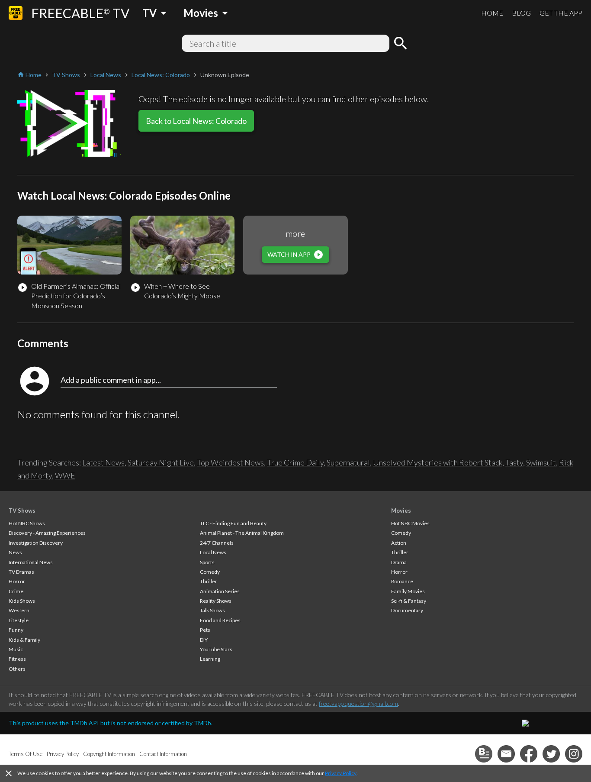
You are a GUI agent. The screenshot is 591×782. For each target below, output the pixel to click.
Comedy (210, 572)
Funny (16, 630)
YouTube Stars (216, 649)
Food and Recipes (220, 620)
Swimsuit (541, 462)
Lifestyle (19, 620)
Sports (207, 562)
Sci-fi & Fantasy (408, 601)
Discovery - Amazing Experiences (47, 533)
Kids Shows (22, 601)
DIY (204, 640)
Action (398, 543)
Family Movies (408, 591)
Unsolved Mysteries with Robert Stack (437, 462)
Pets (205, 630)
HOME (492, 13)
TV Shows (22, 510)
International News (31, 562)
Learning (210, 659)
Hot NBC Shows (27, 523)
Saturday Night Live (161, 462)
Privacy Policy (341, 773)
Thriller (208, 581)
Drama (399, 562)
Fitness (17, 659)
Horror (17, 581)
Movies (401, 510)
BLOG (521, 13)
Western (19, 610)
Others (17, 669)
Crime (16, 591)
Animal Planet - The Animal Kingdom (242, 533)
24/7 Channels (217, 543)
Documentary (407, 610)
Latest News (103, 462)
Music (16, 649)
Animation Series (220, 591)
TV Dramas (21, 572)
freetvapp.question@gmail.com (358, 703)
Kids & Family (24, 640)
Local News (213, 552)
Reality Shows (215, 601)
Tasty (514, 462)
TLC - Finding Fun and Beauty (233, 523)
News (15, 552)
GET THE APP (561, 13)
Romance (402, 581)
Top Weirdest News (230, 462)
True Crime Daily (295, 462)
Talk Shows (212, 610)
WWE (65, 475)
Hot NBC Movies (410, 523)
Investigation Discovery (36, 543)
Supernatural (348, 462)
